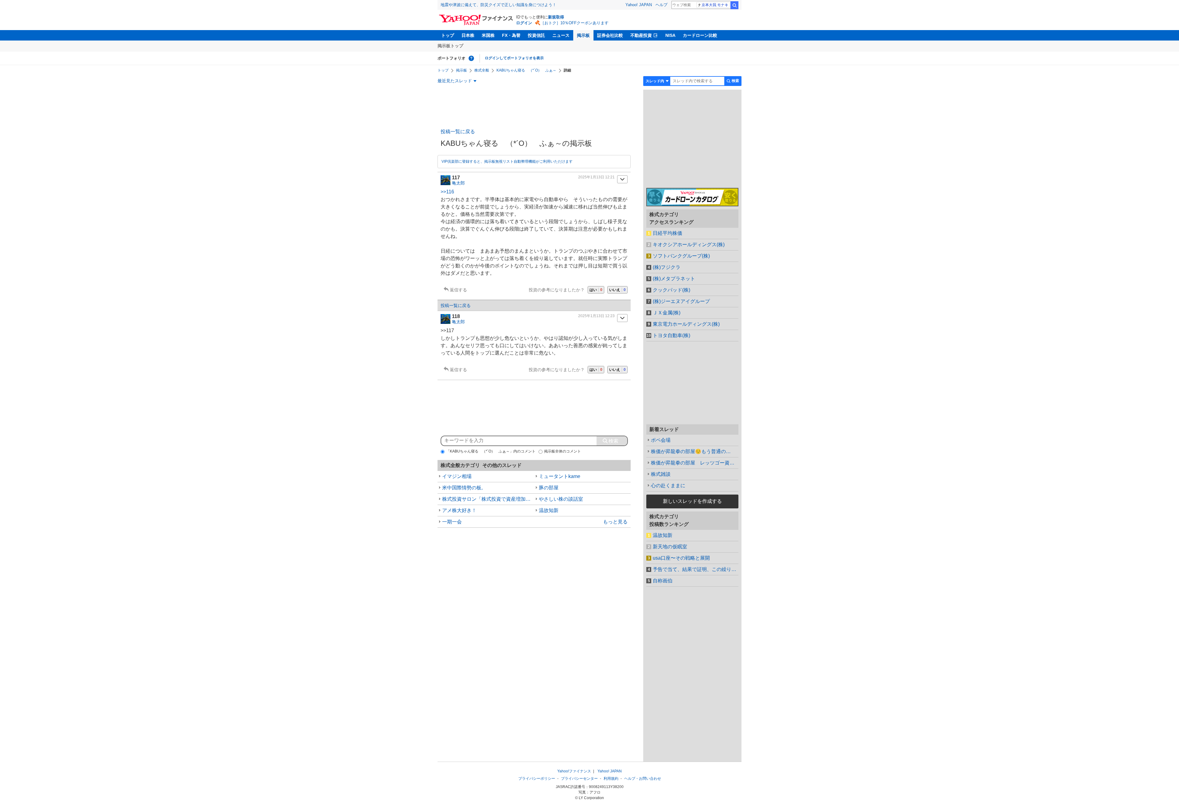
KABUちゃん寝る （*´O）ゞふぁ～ (526, 70)
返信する (458, 289)
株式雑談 (661, 474)
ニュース (561, 35)
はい (596, 290)
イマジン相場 (457, 476)
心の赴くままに (668, 485)
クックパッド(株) (671, 290)
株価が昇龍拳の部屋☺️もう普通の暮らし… (694, 451)
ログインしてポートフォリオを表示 (514, 58)
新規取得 (556, 17)
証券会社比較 (610, 35)
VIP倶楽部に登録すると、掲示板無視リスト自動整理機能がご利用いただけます (507, 161)
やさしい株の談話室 (561, 499)
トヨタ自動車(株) (671, 335)
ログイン (524, 23)
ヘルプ (661, 4)
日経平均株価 (667, 233)
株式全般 (481, 70)
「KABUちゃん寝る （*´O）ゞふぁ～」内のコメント (490, 451)
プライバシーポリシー (536, 778)
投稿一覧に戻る (458, 131)
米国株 (488, 35)
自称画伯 (662, 580)
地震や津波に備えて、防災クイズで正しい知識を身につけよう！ (498, 4)
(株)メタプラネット (674, 278)
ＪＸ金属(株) (666, 312)
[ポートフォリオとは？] (471, 58)
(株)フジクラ (666, 267)
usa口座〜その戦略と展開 (681, 558)
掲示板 (583, 35)
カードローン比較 (700, 35)
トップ (447, 35)
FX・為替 (511, 35)
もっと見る (615, 521)
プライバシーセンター (579, 778)
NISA (670, 35)
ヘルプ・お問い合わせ (642, 778)
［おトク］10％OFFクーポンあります (574, 23)
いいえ (617, 290)
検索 (734, 5)
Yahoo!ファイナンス (574, 771)
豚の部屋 (548, 487)
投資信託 (536, 35)
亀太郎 (458, 183)
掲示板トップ (450, 45)
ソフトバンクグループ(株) (681, 255)
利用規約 (611, 778)
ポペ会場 (661, 440)
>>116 (447, 191)
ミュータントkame (559, 476)
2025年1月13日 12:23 (596, 316)
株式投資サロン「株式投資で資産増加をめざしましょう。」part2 (488, 499)
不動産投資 (641, 35)
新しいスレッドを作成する (692, 501)
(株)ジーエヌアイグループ (681, 301)
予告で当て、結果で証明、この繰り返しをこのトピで (695, 569)
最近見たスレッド (455, 80)
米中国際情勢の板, (462, 487)
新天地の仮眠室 (670, 546)
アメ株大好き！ (459, 510)
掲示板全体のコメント (562, 451)
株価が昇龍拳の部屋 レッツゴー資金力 (694, 462)
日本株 (467, 35)
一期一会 (452, 521)
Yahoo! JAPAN (638, 4)
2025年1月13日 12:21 (596, 177)
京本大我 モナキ (715, 5)
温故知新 (548, 510)
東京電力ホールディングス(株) (686, 324)
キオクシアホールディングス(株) (689, 244)
